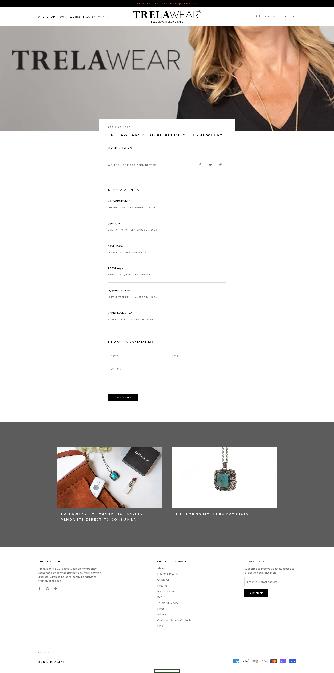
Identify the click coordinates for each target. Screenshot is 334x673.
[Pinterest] (55, 588)
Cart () (289, 16)
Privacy (161, 614)
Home (40, 16)
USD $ (101, 17)
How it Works (69, 16)
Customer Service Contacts (174, 620)
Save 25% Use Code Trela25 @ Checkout (167, 3)
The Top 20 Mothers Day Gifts (212, 514)
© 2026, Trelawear (51, 661)
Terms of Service (168, 603)
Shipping (163, 580)
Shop (51, 16)
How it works (166, 591)
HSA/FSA (89, 16)
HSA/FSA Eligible (167, 574)
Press (161, 608)
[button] (167, 671)
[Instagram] (47, 588)
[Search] (258, 17)
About (161, 568)
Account (271, 17)
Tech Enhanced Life (120, 147)
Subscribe (256, 593)
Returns (162, 585)
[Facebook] (39, 588)
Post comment (123, 397)
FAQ (160, 597)
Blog (160, 626)
